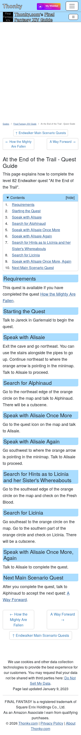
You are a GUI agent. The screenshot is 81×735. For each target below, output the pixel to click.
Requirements (23, 204)
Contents (42, 197)
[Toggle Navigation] (73, 17)
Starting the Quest (26, 210)
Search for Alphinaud (29, 223)
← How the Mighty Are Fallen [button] (18, 143)
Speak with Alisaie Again (32, 236)
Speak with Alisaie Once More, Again (41, 261)
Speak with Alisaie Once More (36, 229)
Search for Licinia (26, 255)
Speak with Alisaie (27, 217)
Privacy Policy (51, 723)
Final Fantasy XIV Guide (34, 17)
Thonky (12, 6)
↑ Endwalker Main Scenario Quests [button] (40, 132)
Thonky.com (27, 14)
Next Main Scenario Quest (33, 267)
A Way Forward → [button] (63, 141)
